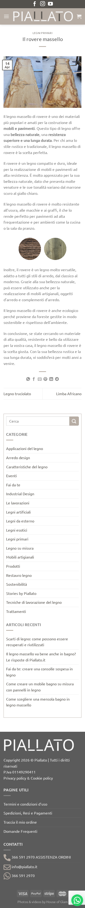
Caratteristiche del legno (26, 466)
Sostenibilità (16, 584)
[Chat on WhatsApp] (77, 900)
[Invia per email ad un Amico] (40, 379)
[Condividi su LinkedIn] (51, 379)
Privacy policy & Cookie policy (28, 778)
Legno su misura (20, 548)
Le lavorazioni (17, 502)
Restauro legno (19, 575)
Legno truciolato (17, 393)
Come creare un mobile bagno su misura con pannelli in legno (40, 686)
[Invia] (74, 421)
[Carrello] (79, 16)
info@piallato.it (24, 866)
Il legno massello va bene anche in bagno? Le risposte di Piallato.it (41, 656)
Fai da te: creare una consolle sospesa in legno (39, 671)
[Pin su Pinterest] (45, 379)
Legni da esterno (20, 520)
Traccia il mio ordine (20, 822)
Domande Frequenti (20, 831)
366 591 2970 (23, 875)
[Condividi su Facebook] (34, 379)
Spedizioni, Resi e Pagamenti (28, 812)
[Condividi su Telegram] (57, 379)
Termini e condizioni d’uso (25, 804)
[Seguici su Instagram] (42, 4)
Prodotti (13, 566)
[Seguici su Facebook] (34, 4)
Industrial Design (20, 493)
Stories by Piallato (21, 593)
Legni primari (42, 32)
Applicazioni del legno (24, 448)
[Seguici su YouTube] (50, 4)
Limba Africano (68, 393)
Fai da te (13, 484)
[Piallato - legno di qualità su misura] (43, 16)
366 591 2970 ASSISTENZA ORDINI (41, 857)
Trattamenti (16, 611)
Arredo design (18, 457)
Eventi (11, 475)
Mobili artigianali (20, 557)
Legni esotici (16, 530)
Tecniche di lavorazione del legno (34, 602)
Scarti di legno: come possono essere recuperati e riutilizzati (37, 641)
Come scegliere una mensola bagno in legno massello (38, 702)
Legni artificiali (18, 512)
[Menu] (6, 16)
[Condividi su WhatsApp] (28, 379)
